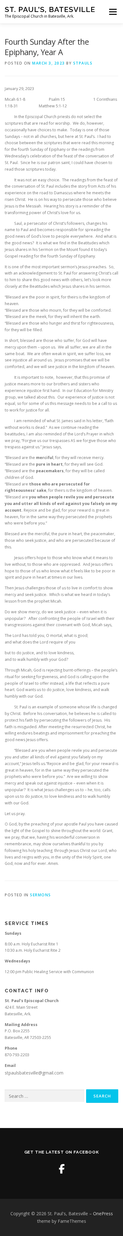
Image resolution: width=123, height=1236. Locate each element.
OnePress (103, 1213)
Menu (112, 11)
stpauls (83, 63)
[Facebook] (62, 1168)
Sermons (40, 895)
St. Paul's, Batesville (50, 9)
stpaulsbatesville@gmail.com (34, 1073)
